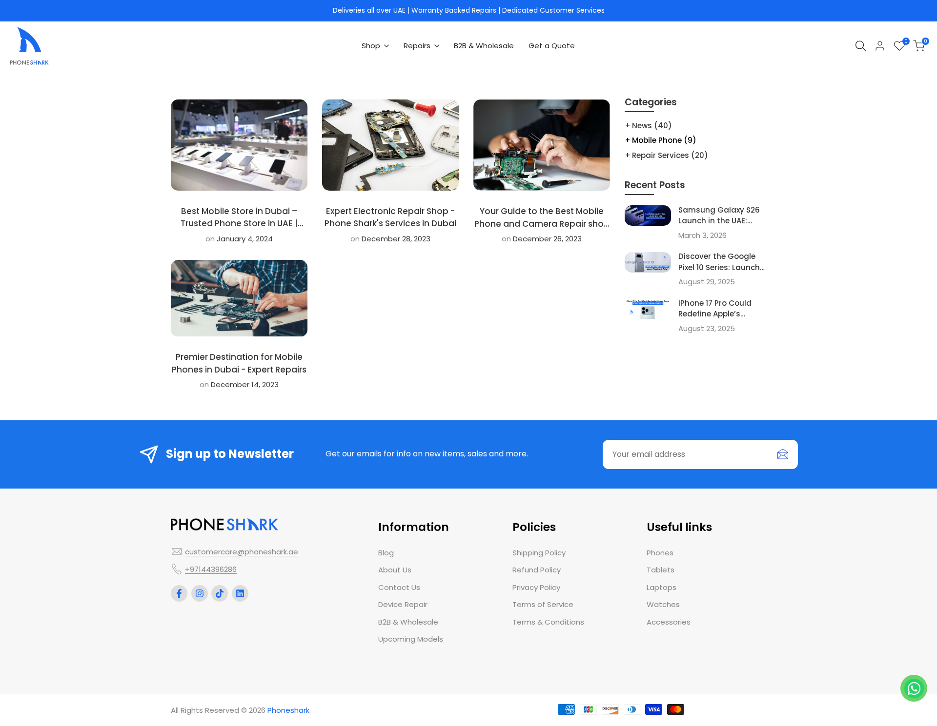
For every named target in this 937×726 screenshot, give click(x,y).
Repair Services (670, 155)
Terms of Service (542, 604)
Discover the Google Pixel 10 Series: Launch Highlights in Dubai (719, 267)
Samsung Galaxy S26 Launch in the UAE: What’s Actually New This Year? (719, 226)
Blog (386, 553)
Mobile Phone (664, 140)
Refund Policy (536, 570)
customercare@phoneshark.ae (241, 552)
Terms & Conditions (548, 622)
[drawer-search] (861, 46)
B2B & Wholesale (408, 622)
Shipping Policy (539, 553)
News (652, 125)
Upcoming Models (410, 639)
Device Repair (403, 604)
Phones (660, 553)
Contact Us (399, 587)
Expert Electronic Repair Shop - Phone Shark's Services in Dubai (390, 217)
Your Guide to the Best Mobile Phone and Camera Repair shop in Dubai (542, 223)
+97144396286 (211, 569)
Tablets (660, 570)
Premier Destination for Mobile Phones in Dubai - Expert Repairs (239, 363)
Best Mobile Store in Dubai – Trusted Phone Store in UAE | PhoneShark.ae (239, 223)
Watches (663, 604)
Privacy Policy (536, 587)
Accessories (669, 622)
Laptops (661, 587)
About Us (394, 570)
